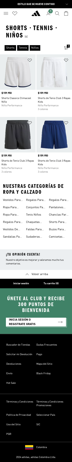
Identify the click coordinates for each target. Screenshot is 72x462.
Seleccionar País (45, 415)
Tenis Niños (33, 214)
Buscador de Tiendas (18, 345)
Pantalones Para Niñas (56, 208)
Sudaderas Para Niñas (33, 237)
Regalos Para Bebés (34, 200)
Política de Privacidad (18, 415)
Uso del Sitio (13, 424)
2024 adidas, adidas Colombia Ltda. (36, 457)
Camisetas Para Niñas (56, 237)
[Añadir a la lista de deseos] (30, 60)
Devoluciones (13, 364)
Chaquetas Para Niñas (33, 222)
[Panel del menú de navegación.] (5, 13)
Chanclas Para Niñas (58, 215)
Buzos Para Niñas (56, 230)
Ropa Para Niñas (9, 208)
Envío (9, 373)
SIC (38, 424)
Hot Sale (11, 383)
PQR (8, 434)
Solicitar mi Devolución (19, 354)
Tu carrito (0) (51, 283)
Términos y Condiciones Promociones (49, 403)
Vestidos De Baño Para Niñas (10, 230)
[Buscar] (57, 13)
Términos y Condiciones (19, 401)
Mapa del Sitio (44, 364)
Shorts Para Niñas (56, 222)
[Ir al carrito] (66, 13)
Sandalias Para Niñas (12, 237)
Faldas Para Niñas (34, 230)
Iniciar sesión (21, 283)
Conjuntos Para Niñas (36, 208)
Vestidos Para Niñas (11, 200)
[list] (30, 48)
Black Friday (43, 373)
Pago (39, 354)
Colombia (41, 447)
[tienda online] (36, 14)
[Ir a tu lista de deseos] (14, 13)
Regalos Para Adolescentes (57, 200)
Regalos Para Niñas (11, 222)
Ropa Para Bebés (9, 215)
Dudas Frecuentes (46, 345)
